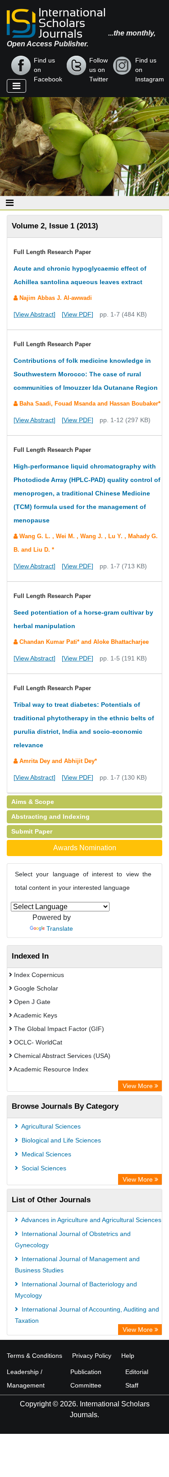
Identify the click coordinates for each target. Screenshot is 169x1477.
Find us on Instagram (149, 66)
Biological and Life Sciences (60, 1140)
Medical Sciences (45, 1154)
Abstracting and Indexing (50, 816)
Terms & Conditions (34, 1355)
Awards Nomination (84, 848)
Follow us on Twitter (98, 66)
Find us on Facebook (48, 66)
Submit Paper (31, 831)
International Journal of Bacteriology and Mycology (76, 1290)
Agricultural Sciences (50, 1126)
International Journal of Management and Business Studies (77, 1264)
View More (139, 1085)
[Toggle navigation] (16, 86)
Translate (59, 928)
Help (127, 1355)
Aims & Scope (32, 801)
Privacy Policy (91, 1355)
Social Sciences (43, 1168)
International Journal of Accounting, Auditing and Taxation (87, 1315)
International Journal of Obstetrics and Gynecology (73, 1239)
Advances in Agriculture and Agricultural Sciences (90, 1219)
